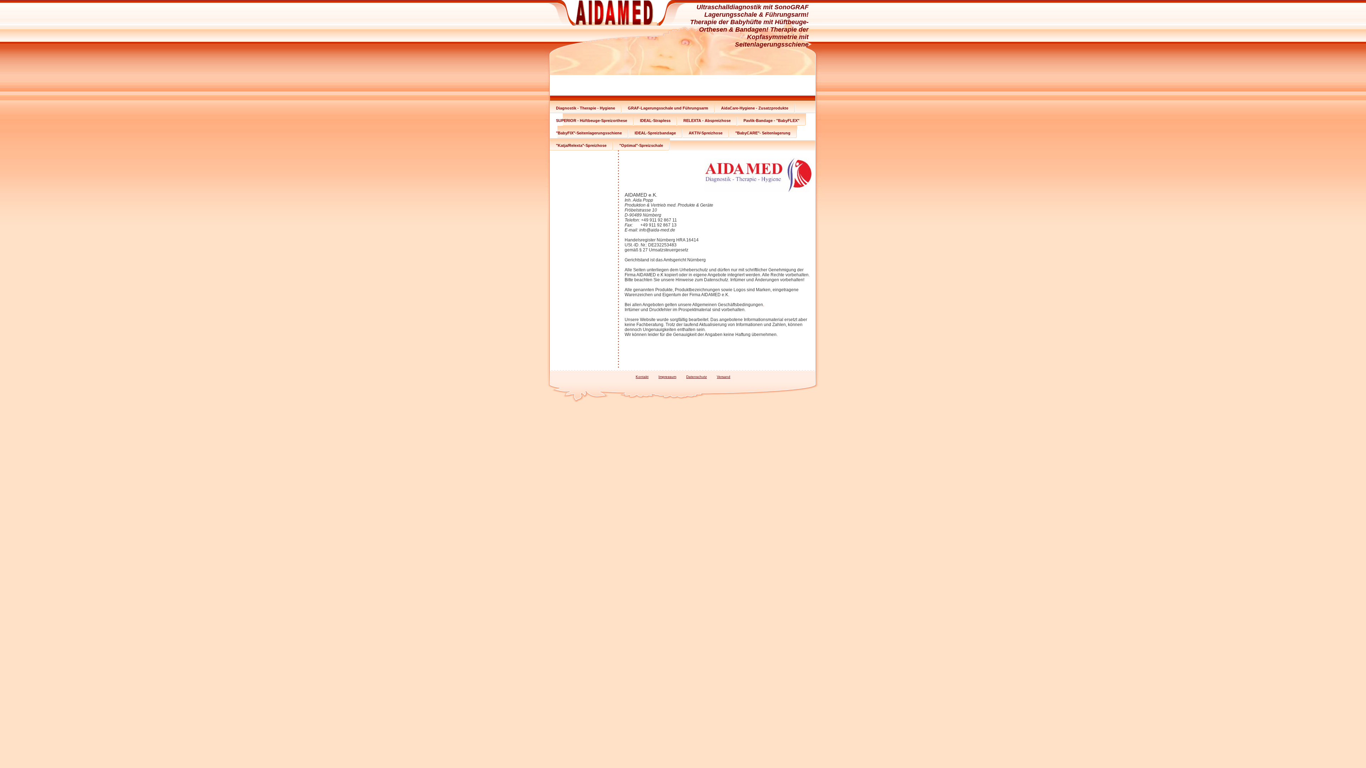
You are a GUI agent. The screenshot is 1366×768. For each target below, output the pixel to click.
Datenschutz (696, 377)
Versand (723, 377)
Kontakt (642, 377)
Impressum (667, 377)
